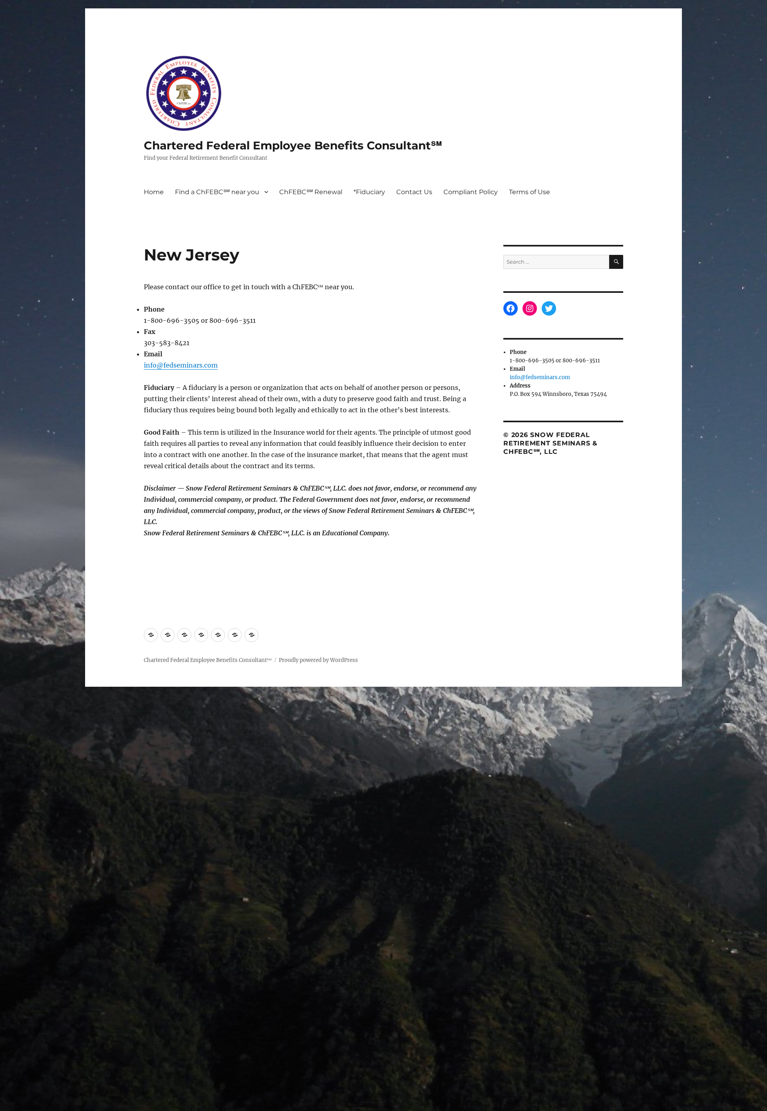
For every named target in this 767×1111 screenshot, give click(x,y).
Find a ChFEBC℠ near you (217, 192)
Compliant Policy (470, 192)
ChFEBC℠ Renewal (310, 192)
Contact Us (414, 192)
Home (154, 192)
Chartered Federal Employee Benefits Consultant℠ (293, 145)
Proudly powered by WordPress (318, 660)
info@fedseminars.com (181, 365)
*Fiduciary (369, 192)
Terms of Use (529, 192)
